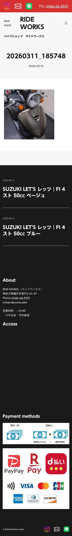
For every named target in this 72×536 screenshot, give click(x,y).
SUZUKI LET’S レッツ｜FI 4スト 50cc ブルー (34, 230)
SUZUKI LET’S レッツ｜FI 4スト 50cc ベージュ (34, 192)
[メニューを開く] (66, 23)
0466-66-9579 (57, 6)
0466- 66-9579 (21, 297)
